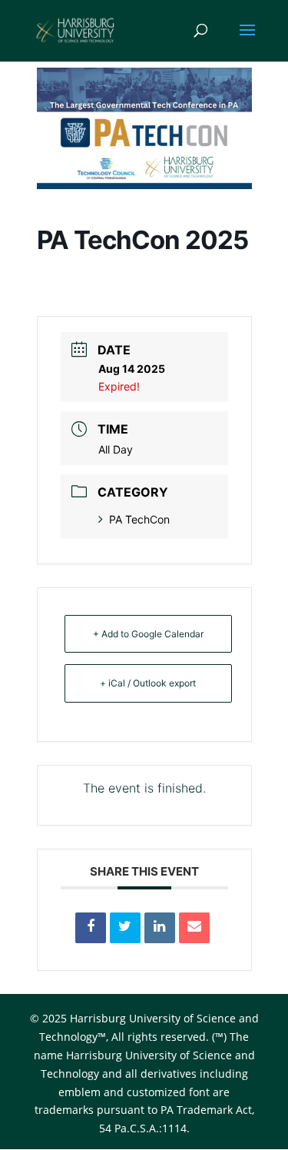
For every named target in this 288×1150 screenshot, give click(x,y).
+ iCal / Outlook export (148, 683)
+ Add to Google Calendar (148, 634)
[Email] (194, 927)
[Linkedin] (159, 927)
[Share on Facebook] (90, 927)
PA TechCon (139, 519)
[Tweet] (125, 927)
